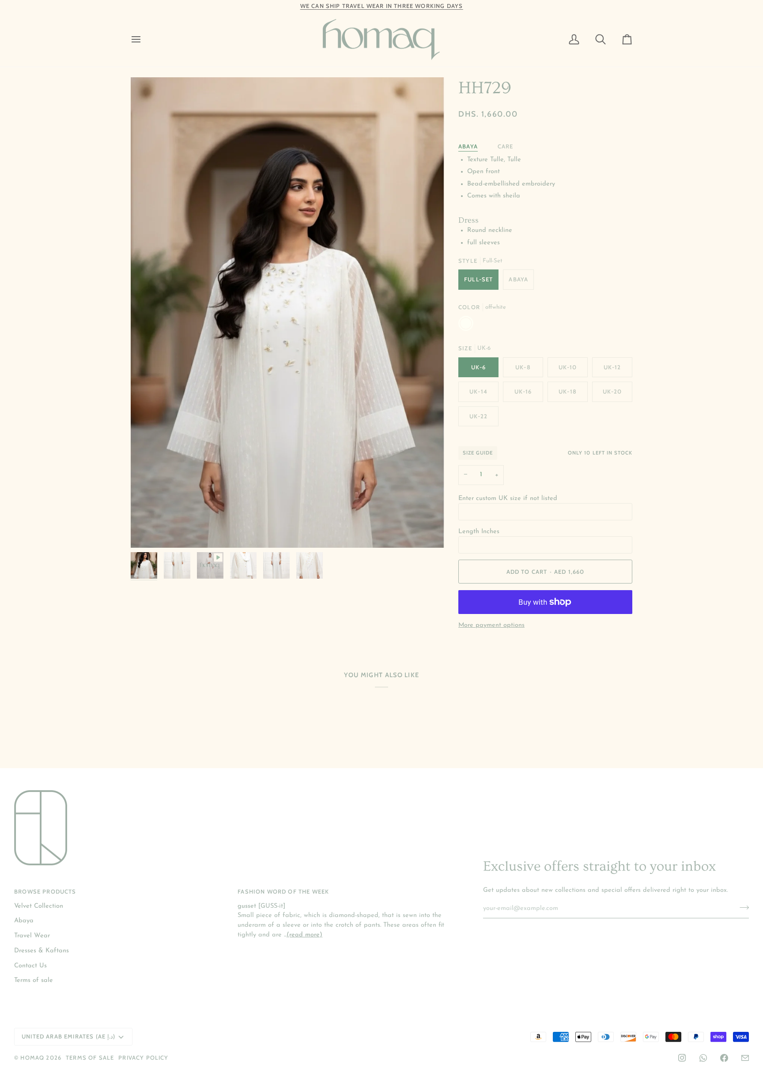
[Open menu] (144, 39)
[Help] (745, 1058)
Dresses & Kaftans (41, 950)
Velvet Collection (38, 906)
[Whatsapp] (703, 1058)
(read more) (304, 935)
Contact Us (30, 966)
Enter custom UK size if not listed (507, 498)
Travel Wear (32, 935)
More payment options (491, 625)
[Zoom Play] (287, 312)
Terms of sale (33, 980)
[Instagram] (682, 1058)
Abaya (468, 146)
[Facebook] (724, 1058)
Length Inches (478, 531)
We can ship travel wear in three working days (381, 5)
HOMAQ (32, 1057)
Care (506, 146)
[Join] (741, 907)
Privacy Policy (143, 1057)
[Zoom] (147, 531)
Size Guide (478, 453)
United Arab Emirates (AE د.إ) (68, 1036)
